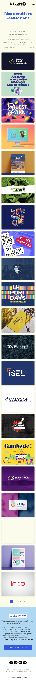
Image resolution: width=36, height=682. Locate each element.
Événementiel (18, 37)
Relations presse (25, 42)
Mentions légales (20, 669)
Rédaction (8, 42)
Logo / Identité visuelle (18, 39)
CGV (8, 669)
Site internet (28, 47)
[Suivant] (24, 602)
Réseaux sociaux (10, 47)
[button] (33, 4)
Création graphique (18, 34)
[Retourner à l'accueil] (18, 4)
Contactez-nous (18, 647)
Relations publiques (18, 45)
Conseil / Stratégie (18, 31)
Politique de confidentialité (18, 671)
